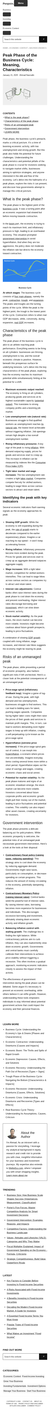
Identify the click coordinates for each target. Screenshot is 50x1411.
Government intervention (17, 128)
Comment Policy (34, 1406)
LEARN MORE (12, 132)
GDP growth (34, 637)
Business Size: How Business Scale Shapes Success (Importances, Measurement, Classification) (25, 1199)
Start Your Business (36, 1391)
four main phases (23, 296)
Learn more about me (16, 1175)
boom (12, 223)
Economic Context (12, 1376)
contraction (14, 300)
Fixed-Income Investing (33, 1376)
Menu (21, 3)
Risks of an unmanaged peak (19, 125)
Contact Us (27, 1401)
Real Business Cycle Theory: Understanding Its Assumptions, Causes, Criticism (26, 1114)
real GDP (19, 322)
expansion (38, 300)
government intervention (15, 238)
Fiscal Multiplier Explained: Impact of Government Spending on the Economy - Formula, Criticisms (27, 1250)
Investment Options (36, 1386)
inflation (34, 447)
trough (24, 300)
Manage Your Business (14, 1391)
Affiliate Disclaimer (18, 1406)
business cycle (10, 209)
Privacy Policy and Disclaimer (31, 1403)
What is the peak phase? (17, 117)
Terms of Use (11, 1403)
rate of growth (22, 529)
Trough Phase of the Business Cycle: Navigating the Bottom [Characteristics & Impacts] (26, 1080)
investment (11, 607)
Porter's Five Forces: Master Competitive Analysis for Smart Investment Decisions (22, 1211)
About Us (38, 1401)
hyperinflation (12, 754)
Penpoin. (8, 3)
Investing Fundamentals (14, 1386)
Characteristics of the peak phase (21, 121)
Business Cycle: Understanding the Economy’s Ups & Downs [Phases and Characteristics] (25, 1033)
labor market (27, 478)
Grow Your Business (13, 1381)
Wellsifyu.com (16, 1168)
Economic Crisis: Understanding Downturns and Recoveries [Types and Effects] (25, 1101)
